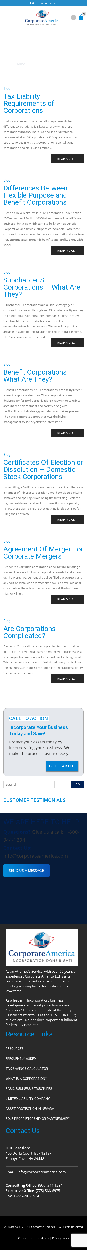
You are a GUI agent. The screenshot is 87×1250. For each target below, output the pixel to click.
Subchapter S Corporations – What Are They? (41, 287)
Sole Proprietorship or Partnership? (38, 1119)
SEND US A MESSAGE (26, 870)
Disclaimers (42, 1238)
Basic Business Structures (29, 1089)
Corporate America (43, 1227)
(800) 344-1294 (50, 1185)
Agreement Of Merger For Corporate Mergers (43, 552)
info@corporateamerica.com (35, 855)
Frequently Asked (21, 1059)
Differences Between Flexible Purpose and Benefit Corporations (35, 195)
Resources (15, 1049)
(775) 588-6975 (47, 3)
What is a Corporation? (26, 1079)
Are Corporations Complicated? (29, 632)
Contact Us (25, 1238)
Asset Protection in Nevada (30, 1109)
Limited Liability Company (28, 1099)
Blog (6, 88)
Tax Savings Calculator (27, 1069)
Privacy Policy (60, 1238)
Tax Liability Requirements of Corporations (28, 103)
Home (20, 64)
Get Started (62, 766)
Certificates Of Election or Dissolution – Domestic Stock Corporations (43, 469)
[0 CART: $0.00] (82, 18)
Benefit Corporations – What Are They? (38, 375)
